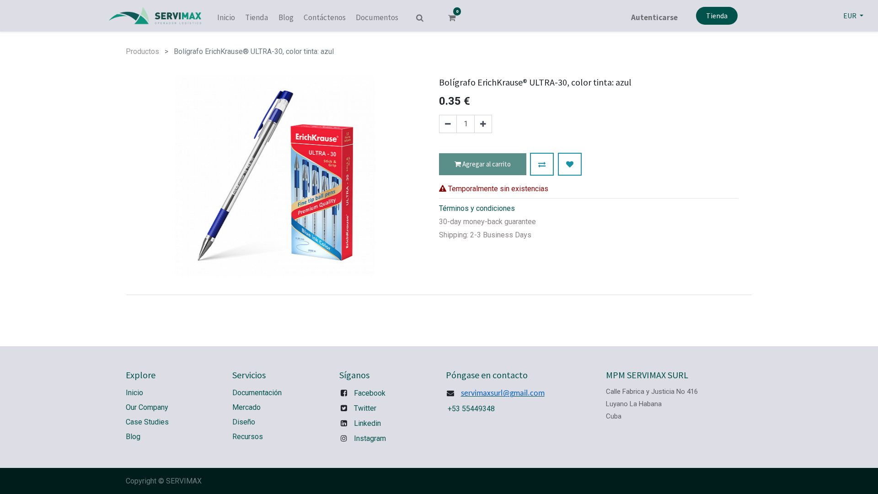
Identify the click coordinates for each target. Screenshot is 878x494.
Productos (142, 51)
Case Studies (147, 422)
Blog (133, 436)
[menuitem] (226, 17)
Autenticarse (654, 17)
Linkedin (367, 423)
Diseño (243, 422)
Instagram (370, 438)
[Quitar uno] (448, 124)
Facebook (369, 393)
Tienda (717, 15)
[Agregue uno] (483, 124)
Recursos (247, 436)
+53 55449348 (471, 408)
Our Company (147, 407)
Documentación (257, 392)
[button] (542, 164)
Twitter (365, 408)
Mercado (246, 407)
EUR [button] (850, 15)
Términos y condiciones (477, 208)
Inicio (134, 392)
